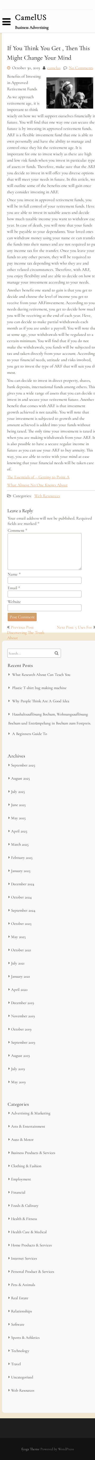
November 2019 (23, 1016)
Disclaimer (16, 31)
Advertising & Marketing (30, 1113)
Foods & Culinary (25, 1205)
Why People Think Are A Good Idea (40, 701)
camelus (53, 67)
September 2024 (23, 910)
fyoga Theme (30, 1449)
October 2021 (21, 950)
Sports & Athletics (25, 1337)
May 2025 (18, 818)
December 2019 (22, 1002)
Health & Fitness (24, 1218)
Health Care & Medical (29, 1232)
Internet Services (24, 1258)
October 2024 (21, 897)
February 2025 (21, 857)
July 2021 (18, 963)
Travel (16, 1364)
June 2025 (18, 804)
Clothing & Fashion (26, 1166)
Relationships (21, 1311)
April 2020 (19, 989)
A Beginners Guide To (29, 733)
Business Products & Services (33, 1152)
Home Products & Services (31, 1245)
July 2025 (18, 791)
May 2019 (18, 1082)
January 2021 (20, 976)
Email (14, 588)
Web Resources (47, 495)
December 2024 (22, 884)
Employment (21, 1179)
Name (14, 574)
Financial (18, 1192)
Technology (20, 1350)
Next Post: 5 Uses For (74, 627)
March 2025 (19, 844)
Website (14, 601)
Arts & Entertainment (28, 1126)
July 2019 (18, 1068)
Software (17, 1324)
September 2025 (23, 765)
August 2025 (20, 778)
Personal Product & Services (32, 1271)
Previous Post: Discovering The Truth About (25, 632)
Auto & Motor (22, 1139)
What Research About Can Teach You (41, 674)
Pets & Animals (23, 1284)
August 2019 (20, 1055)
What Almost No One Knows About (37, 485)
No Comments (81, 67)
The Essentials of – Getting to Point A (38, 477)
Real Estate (19, 1298)
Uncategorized (22, 1377)
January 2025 (20, 870)
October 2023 (21, 923)
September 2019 (23, 1042)
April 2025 (19, 831)
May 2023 (18, 936)
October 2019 (21, 1029)
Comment (17, 530)
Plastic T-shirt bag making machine (39, 687)
